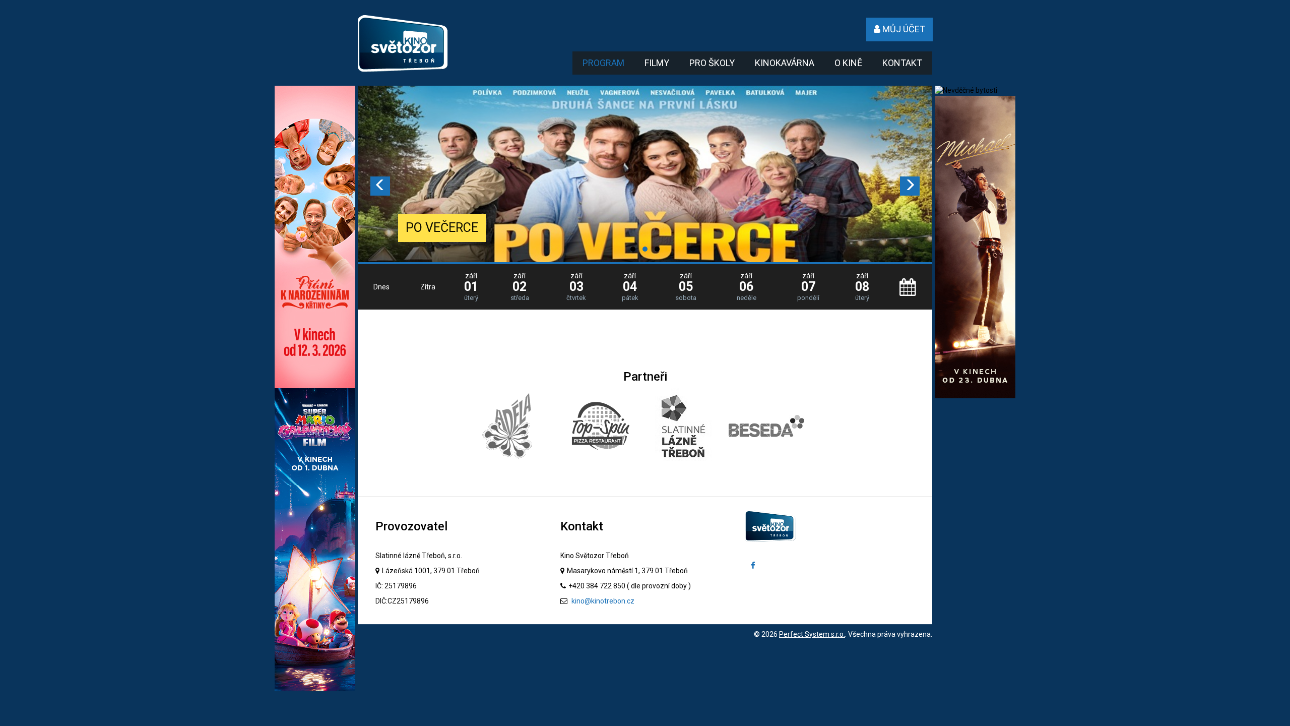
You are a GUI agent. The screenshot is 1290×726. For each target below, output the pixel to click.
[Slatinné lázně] (683, 426)
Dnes (381, 287)
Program (603, 62)
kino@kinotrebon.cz (602, 601)
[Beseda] (766, 426)
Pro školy (712, 62)
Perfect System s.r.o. (812, 634)
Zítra (427, 287)
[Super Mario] (315, 539)
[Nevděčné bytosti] (966, 90)
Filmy (656, 62)
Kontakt (902, 62)
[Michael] (975, 247)
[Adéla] (508, 426)
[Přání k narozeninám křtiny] (315, 236)
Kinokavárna (784, 62)
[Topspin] (600, 426)
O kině (848, 62)
